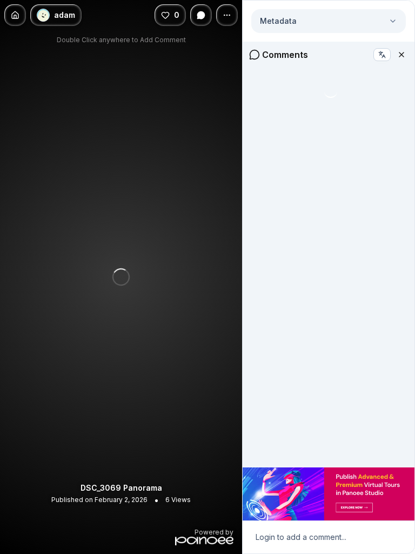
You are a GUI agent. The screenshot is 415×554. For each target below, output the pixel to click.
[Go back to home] (15, 15)
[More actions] (227, 15)
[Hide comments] (201, 15)
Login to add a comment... (301, 537)
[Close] (401, 54)
